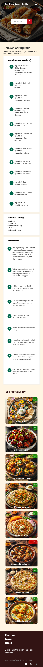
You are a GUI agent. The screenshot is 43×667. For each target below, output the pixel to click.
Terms (24, 660)
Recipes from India (16, 4)
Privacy (30, 660)
